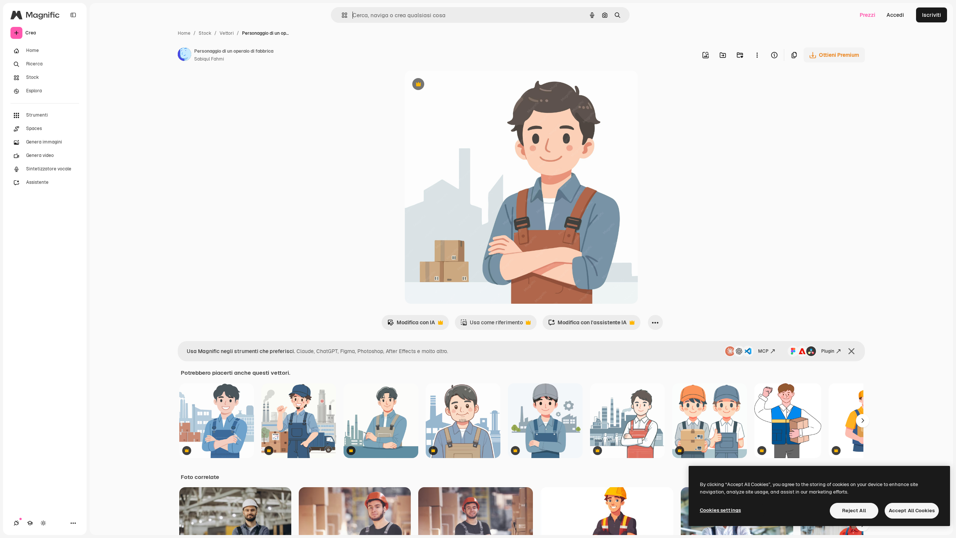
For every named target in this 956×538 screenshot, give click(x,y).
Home (184, 33)
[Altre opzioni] (756, 54)
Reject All (854, 510)
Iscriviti (931, 15)
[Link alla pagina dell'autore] (184, 55)
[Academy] (30, 523)
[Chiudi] (851, 351)
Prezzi (867, 15)
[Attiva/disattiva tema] (43, 523)
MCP (763, 351)
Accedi (895, 15)
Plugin (827, 351)
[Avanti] (862, 420)
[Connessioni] (16, 523)
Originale (454, 85)
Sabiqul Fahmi (209, 59)
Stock (205, 33)
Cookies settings (720, 510)
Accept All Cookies (912, 510)
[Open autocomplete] (341, 15)
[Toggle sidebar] (73, 15)
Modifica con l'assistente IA (587, 324)
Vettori (227, 33)
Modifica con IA (411, 324)
